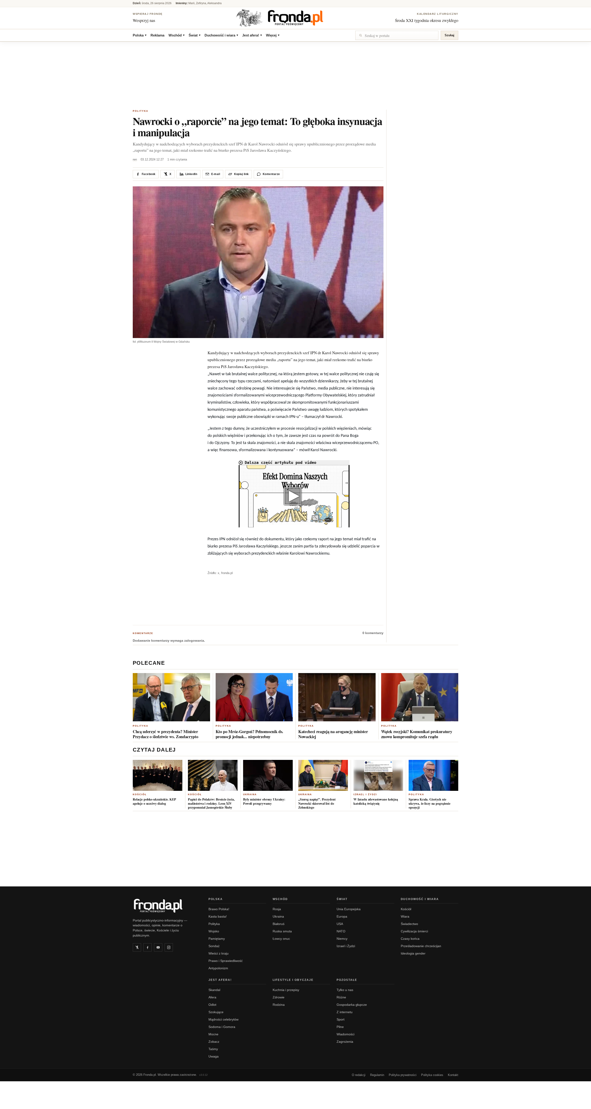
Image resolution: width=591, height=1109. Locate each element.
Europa (342, 916)
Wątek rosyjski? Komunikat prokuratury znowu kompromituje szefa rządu (416, 734)
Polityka (140, 111)
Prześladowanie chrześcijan (421, 946)
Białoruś (278, 924)
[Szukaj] (396, 35)
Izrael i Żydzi (365, 794)
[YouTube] (158, 947)
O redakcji (358, 1075)
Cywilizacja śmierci (414, 931)
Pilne (340, 1027)
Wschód (176, 35)
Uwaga (213, 1056)
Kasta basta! (217, 916)
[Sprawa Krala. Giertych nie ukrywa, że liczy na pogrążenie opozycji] (433, 775)
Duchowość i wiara (221, 35)
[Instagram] (169, 947)
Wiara (405, 916)
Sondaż (214, 946)
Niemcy (342, 938)
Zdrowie (278, 997)
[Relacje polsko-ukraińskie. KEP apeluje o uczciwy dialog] (157, 775)
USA (340, 924)
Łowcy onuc (281, 938)
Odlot (212, 1004)
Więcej (272, 35)
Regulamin (377, 1075)
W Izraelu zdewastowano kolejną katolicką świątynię (375, 801)
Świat (194, 35)
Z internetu (345, 1012)
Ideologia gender (413, 953)
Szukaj (449, 35)
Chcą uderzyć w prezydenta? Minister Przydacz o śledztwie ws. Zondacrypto (165, 734)
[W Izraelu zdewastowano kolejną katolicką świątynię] (378, 775)
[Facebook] (147, 947)
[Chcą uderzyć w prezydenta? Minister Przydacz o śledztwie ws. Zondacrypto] (171, 697)
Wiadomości (345, 1034)
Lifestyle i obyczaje (293, 980)
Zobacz (213, 1041)
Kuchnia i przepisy (286, 990)
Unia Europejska (349, 909)
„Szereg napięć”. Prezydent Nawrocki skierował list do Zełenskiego (316, 803)
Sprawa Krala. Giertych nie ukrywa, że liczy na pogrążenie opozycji (429, 803)
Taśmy (213, 1049)
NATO (341, 931)
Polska (139, 35)
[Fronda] (295, 18)
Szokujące (215, 1012)
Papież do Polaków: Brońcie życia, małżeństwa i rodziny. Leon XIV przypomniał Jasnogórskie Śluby (211, 803)
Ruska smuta (282, 931)
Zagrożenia (345, 1041)
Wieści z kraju (218, 953)
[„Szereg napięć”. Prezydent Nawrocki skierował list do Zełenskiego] (323, 775)
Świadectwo (409, 924)
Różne (341, 997)
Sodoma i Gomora (221, 1027)
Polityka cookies (432, 1075)
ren (135, 159)
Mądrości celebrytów (223, 1019)
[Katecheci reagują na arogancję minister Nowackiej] (337, 697)
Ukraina (250, 794)
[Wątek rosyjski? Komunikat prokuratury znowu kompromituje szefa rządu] (419, 697)
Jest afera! (252, 35)
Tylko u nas (345, 990)
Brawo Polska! (218, 909)
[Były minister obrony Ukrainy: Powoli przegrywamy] (268, 775)
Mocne (213, 1034)
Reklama (157, 35)
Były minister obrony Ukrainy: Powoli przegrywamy (264, 801)
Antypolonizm (218, 968)
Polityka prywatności (402, 1075)
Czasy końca (410, 938)
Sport (340, 1019)
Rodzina (279, 1004)
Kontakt (453, 1075)
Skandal (214, 990)
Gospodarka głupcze (352, 1004)
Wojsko (213, 931)
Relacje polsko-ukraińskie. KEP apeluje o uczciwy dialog (154, 801)
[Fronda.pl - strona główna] (165, 905)
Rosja (277, 909)
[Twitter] (137, 947)
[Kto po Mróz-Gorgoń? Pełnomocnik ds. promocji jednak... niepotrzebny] (254, 697)
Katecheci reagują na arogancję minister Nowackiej (333, 734)
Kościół (140, 794)
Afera (212, 997)
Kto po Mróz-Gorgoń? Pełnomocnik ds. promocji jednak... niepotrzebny (249, 734)
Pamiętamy (216, 938)
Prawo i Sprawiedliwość (225, 961)
